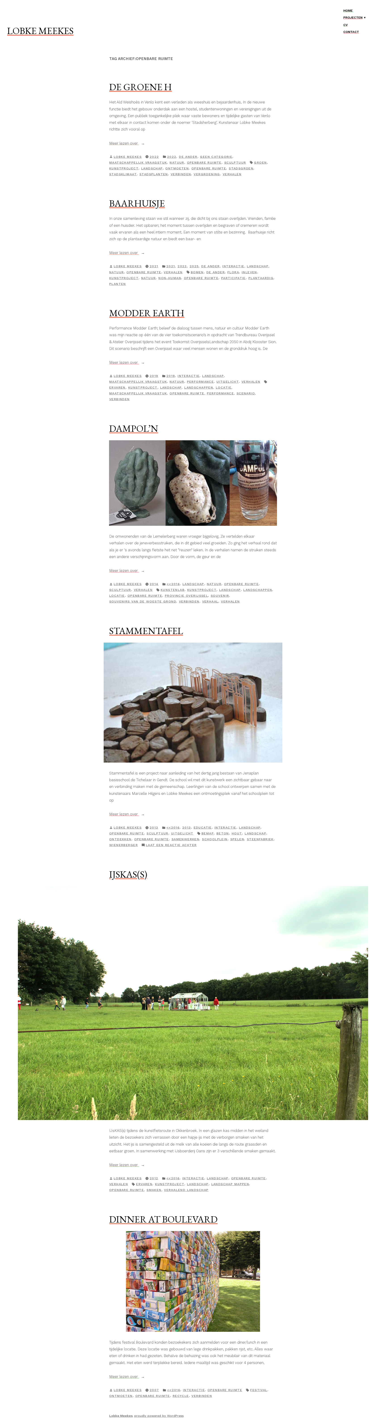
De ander (188, 156)
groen (260, 162)
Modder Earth (146, 313)
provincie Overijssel (186, 595)
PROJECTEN (353, 17)
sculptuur (235, 162)
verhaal (210, 601)
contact (351, 32)
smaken (154, 1190)
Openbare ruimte (204, 162)
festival (258, 1390)
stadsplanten (153, 174)
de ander (215, 272)
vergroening (207, 174)
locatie (223, 387)
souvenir (220, 595)
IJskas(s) (128, 874)
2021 (170, 266)
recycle (181, 1396)
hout (237, 833)
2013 (186, 827)
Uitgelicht (227, 381)
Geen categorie (216, 156)
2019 (170, 376)
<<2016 (173, 584)
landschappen (198, 387)
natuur (148, 278)
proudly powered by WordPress (159, 1415)
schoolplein (215, 839)
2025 (194, 266)
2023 (182, 266)
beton (222, 833)
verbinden (181, 174)
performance (200, 381)
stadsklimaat (123, 174)
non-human (169, 278)
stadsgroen (241, 168)
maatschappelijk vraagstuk (138, 162)
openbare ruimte (208, 168)
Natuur (177, 162)
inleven (249, 272)
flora (233, 272)
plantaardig (261, 278)
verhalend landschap (186, 1190)
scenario (246, 393)
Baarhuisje (137, 203)
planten (117, 284)
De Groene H (140, 87)
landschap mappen (230, 1184)
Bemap (207, 833)
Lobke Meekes (40, 30)
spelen (237, 839)
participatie (233, 278)
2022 (171, 156)
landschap (152, 168)
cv (345, 25)
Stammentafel (146, 630)
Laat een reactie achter (171, 845)
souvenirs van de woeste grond (142, 601)
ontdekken (120, 839)
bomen (197, 272)
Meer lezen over (130, 144)
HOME (348, 10)
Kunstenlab (173, 590)
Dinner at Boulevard (163, 1219)
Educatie (203, 827)
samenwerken (185, 839)
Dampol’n (133, 428)
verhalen (232, 174)
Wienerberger (123, 845)
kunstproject (123, 168)
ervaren (117, 387)
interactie (233, 266)
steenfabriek (260, 839)
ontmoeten (177, 168)
